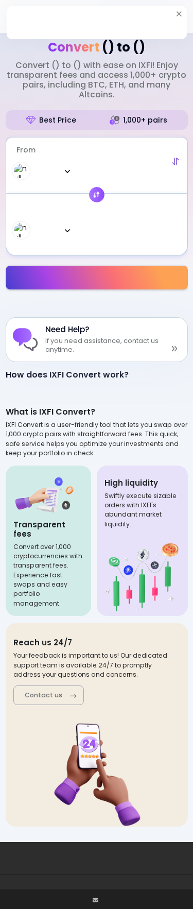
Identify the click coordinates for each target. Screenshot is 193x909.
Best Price (57, 120)
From (26, 150)
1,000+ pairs (145, 120)
